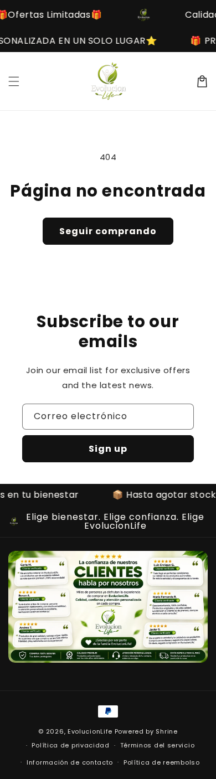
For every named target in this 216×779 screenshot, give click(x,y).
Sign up (108, 448)
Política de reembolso (162, 762)
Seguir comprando (108, 231)
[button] (14, 81)
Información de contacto (70, 762)
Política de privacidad (70, 745)
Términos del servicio (157, 745)
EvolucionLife (90, 731)
